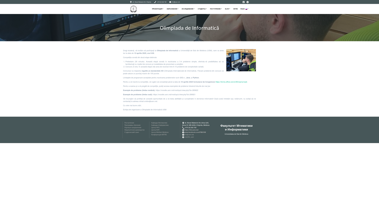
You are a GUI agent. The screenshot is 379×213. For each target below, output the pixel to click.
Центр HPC (155, 127)
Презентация (157, 9)
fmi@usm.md (189, 134)
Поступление (215, 9)
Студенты (202, 9)
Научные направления (132, 127)
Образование (172, 9)
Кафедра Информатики (160, 125)
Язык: (242, 9)
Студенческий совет (131, 132)
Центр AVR (155, 130)
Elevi (227, 9)
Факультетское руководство (134, 130)
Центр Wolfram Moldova (159, 132)
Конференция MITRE (159, 134)
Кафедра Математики (159, 123)
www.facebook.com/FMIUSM (195, 132)
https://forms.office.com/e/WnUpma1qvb (231, 81)
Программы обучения (132, 125)
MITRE (235, 9)
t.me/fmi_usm (189, 137)
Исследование (187, 9)
